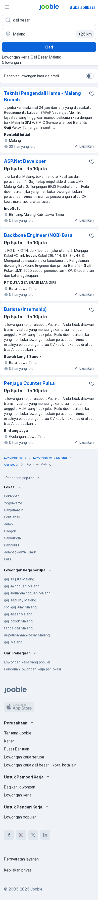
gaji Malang (13, 642)
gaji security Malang (20, 600)
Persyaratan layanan (21, 858)
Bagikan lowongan (19, 786)
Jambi (8, 524)
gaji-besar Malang (18, 614)
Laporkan (86, 146)
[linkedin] (45, 835)
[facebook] (9, 835)
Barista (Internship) (25, 309)
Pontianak (12, 517)
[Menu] (7, 7)
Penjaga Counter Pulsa (29, 383)
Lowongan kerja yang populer (27, 662)
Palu (7, 559)
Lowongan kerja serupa (24, 756)
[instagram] (21, 835)
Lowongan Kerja (17, 794)
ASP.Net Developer (25, 161)
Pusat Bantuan (16, 748)
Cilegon (10, 531)
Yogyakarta (13, 503)
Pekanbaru (12, 496)
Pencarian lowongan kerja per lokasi (32, 669)
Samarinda (12, 538)
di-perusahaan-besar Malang (27, 635)
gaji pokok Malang (18, 621)
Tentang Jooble (17, 732)
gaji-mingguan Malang (21, 586)
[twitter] (33, 835)
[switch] (90, 76)
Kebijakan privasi (18, 869)
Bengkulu (11, 545)
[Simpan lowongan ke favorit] (91, 94)
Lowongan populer (20, 816)
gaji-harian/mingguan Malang (27, 593)
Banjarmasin (13, 510)
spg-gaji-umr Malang (20, 607)
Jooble (36, 888)
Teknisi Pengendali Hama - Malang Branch (42, 96)
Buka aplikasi (82, 7)
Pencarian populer (20, 478)
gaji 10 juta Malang (19, 579)
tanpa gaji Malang (18, 628)
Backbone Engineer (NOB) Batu (38, 235)
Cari (49, 47)
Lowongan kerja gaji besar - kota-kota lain (40, 764)
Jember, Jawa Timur (20, 552)
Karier (9, 740)
